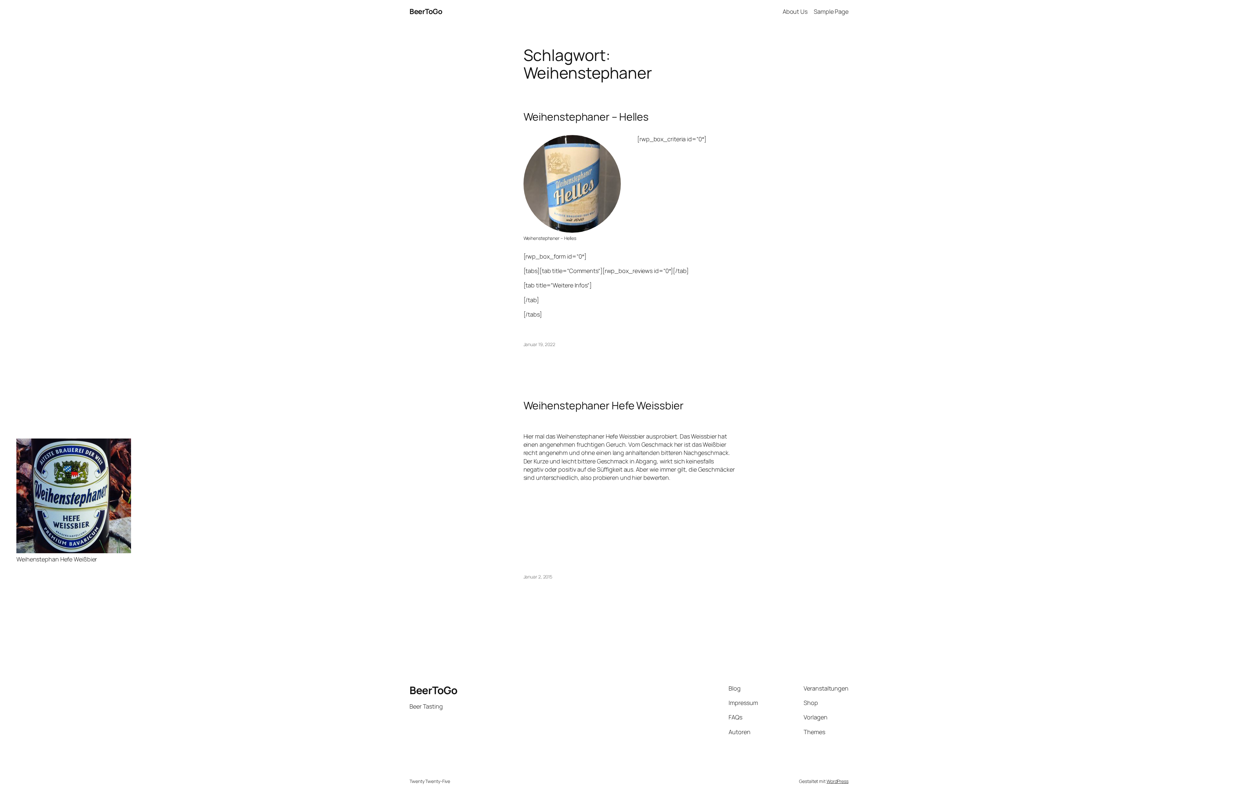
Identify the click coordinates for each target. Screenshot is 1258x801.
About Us (795, 11)
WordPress (837, 781)
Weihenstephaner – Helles (586, 117)
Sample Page (831, 11)
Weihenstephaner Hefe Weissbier (604, 405)
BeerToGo (426, 11)
